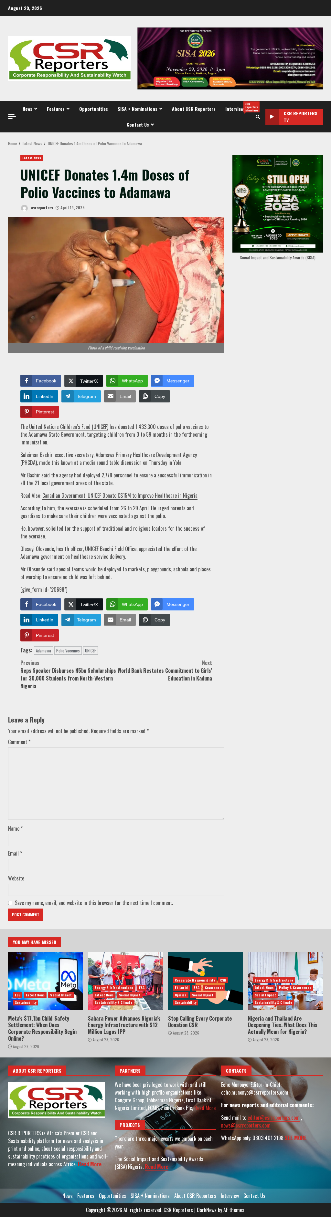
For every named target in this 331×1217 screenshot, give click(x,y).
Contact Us (138, 124)
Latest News (31, 157)
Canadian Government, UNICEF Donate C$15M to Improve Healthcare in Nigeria (120, 495)
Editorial (181, 987)
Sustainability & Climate (113, 1002)
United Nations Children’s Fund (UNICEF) (68, 427)
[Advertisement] (230, 58)
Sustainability (25, 1002)
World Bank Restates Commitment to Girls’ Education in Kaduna (165, 670)
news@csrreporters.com (246, 1125)
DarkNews (207, 1210)
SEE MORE (296, 1138)
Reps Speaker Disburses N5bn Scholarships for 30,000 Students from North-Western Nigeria (68, 674)
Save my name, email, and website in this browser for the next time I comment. (94, 903)
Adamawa (43, 650)
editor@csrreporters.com (274, 1117)
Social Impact (60, 995)
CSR (223, 980)
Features (56, 108)
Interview (239, 106)
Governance (214, 987)
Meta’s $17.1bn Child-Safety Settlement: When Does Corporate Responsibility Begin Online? (45, 981)
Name (15, 828)
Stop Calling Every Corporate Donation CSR (200, 1021)
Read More (89, 1164)
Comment (19, 742)
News (27, 108)
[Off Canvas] (12, 116)
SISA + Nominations (137, 108)
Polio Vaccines (68, 650)
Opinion (181, 995)
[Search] (258, 116)
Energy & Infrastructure (114, 987)
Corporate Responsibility (195, 980)
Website (16, 878)
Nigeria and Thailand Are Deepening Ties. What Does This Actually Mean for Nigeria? (282, 1025)
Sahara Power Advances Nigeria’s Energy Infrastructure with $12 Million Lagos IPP (125, 981)
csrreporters (41, 207)
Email (15, 853)
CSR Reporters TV (300, 116)
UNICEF (90, 650)
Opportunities (93, 108)
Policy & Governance (295, 987)
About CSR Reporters (194, 108)
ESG (17, 995)
